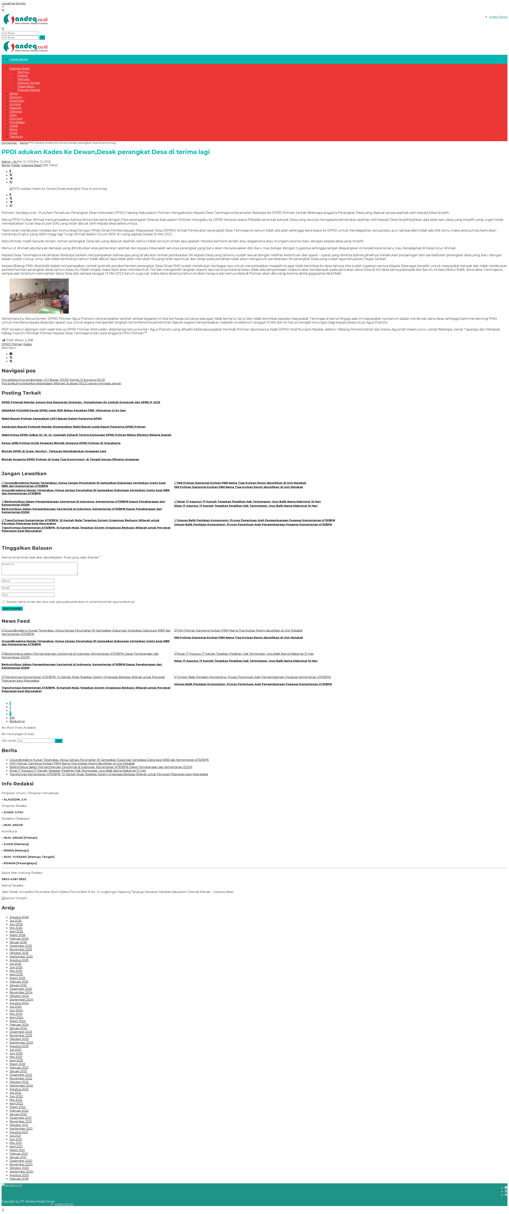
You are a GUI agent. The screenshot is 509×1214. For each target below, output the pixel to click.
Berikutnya (17, 721)
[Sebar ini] (10, 171)
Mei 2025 (16, 971)
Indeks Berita (63, 1204)
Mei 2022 (16, 1100)
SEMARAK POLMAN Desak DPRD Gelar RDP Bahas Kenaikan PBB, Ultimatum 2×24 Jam (64, 410)
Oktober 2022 (19, 1082)
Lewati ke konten (14, 3)
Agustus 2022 (19, 1089)
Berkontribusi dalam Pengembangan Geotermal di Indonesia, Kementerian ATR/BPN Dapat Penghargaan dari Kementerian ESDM (101, 767)
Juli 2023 (15, 1050)
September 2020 (21, 1171)
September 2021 (21, 1128)
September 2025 (21, 956)
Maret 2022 (17, 1107)
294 (12, 717)
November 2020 (21, 1164)
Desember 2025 (21, 946)
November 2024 (21, 992)
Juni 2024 (16, 1010)
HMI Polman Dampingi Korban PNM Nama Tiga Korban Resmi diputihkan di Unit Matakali (238, 487)
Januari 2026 (18, 942)
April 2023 (16, 1060)
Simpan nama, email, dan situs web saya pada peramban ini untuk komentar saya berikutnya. (70, 602)
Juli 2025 (15, 964)
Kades (27, 344)
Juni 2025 (16, 967)
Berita (6, 165)
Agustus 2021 (19, 1132)
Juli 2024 (16, 1007)
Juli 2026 (15, 921)
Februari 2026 (19, 938)
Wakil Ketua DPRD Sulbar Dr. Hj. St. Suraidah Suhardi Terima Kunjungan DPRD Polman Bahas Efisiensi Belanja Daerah (86, 434)
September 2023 (21, 1042)
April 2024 (16, 1017)
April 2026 (16, 931)
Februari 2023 (19, 1067)
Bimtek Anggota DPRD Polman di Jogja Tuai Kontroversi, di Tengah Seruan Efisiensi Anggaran (70, 459)
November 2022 (21, 1078)
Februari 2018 (19, 1179)
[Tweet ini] (11, 175)
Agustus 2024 (19, 1003)
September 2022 (21, 1085)
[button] (42, 37)
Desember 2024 (21, 989)
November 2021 (21, 1121)
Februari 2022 (19, 1110)
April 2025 (16, 974)
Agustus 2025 (19, 960)
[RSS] (11, 361)
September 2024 (21, 999)
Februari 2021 (19, 1153)
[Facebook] (11, 354)
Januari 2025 (18, 985)
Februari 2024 (19, 1024)
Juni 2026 (16, 924)
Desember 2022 (21, 1075)
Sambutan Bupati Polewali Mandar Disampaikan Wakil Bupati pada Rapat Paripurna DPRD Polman (74, 426)
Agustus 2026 (19, 917)
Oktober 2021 (19, 1125)
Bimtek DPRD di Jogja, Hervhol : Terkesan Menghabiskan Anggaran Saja (54, 451)
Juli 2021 (15, 1136)
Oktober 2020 (19, 1168)
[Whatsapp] (11, 182)
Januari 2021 (18, 1157)
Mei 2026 (16, 928)
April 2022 (16, 1103)
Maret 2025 (17, 978)
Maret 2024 (18, 1021)
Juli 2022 (15, 1093)
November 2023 (21, 1035)
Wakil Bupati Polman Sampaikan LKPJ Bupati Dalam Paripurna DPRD (52, 418)
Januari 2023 (18, 1071)
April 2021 (16, 1146)
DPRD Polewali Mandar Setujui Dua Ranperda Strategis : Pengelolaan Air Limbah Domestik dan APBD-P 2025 (81, 402)
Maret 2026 (17, 935)
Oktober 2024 (19, 996)
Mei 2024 (16, 1014)
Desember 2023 (21, 1032)
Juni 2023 (16, 1053)
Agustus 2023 (19, 1046)
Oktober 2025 (19, 953)
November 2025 (21, 949)
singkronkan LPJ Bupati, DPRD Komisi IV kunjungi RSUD (53, 380)
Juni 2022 (16, 1096)
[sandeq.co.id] (26, 25)
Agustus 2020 (19, 1175)
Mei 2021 (16, 1143)
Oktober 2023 (19, 1039)
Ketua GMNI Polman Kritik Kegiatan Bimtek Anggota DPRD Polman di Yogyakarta (61, 443)
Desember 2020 (21, 1161)
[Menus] (3, 7)
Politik (15, 165)
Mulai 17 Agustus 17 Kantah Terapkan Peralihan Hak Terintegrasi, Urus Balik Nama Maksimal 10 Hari (246, 505)
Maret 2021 (17, 1150)
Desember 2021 (21, 1118)
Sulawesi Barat (31, 165)
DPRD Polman (12, 344)
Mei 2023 (16, 1057)
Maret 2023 (17, 1064)
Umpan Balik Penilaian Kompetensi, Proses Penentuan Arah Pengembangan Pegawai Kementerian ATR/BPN (253, 524)
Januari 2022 (18, 1114)
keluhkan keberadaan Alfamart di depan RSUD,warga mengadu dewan (61, 383)
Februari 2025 (19, 981)
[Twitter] (11, 358)
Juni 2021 (16, 1139)
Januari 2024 (18, 1028)
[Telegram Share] (11, 179)
